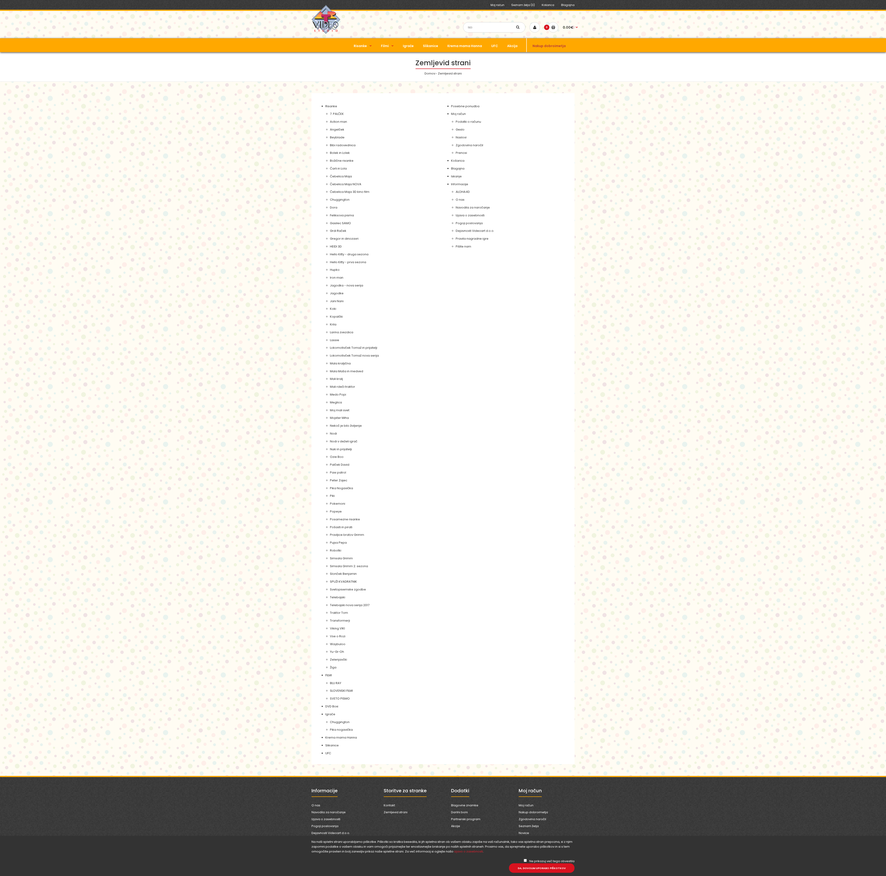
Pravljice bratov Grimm (347, 535)
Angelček (337, 129)
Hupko (335, 270)
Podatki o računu (468, 121)
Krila (333, 324)
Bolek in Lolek (340, 153)
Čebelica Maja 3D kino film (349, 192)
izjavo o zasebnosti (468, 851)
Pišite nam (463, 246)
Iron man (336, 277)
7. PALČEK (337, 114)
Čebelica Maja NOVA (345, 184)
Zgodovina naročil (469, 145)
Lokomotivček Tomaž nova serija (354, 355)
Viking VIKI (337, 628)
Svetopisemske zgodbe (348, 589)
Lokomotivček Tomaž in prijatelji (353, 348)
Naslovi (461, 137)
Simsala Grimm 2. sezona (349, 566)
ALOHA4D (463, 192)
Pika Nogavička (341, 488)
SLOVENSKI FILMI (341, 690)
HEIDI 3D (336, 246)
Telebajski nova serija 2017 (349, 605)
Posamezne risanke (345, 519)
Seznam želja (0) (523, 5)
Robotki (335, 550)
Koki (333, 309)
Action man (338, 121)
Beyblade (337, 137)
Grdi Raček (338, 231)
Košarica (548, 5)
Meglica (336, 402)
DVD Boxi (331, 706)
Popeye (336, 511)
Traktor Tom (339, 613)
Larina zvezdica (341, 332)
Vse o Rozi (337, 636)
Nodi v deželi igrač (343, 441)
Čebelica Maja (341, 176)
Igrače (330, 714)
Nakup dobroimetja (533, 812)
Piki (332, 496)
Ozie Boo (337, 457)
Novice (524, 833)
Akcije (455, 826)
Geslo (460, 129)
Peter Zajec (338, 480)
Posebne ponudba (465, 106)
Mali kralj (336, 379)
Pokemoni (337, 503)
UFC (328, 753)
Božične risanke (341, 160)
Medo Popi (338, 394)
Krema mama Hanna (341, 737)
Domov (430, 73)
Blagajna (568, 5)
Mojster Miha (339, 418)
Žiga (333, 667)
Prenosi (461, 153)
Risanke (331, 106)
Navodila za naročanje (473, 207)
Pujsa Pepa (338, 542)
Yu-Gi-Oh (337, 652)
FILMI (328, 675)
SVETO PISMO (340, 698)
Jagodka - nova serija (346, 285)
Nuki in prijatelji (341, 449)
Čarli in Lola (338, 168)
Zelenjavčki (338, 659)
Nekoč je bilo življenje (346, 425)
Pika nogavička (341, 729)
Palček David (339, 464)
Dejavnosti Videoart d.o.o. (475, 231)
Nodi (333, 433)
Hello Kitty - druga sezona (349, 254)
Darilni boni (459, 812)
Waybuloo (337, 644)
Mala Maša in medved (346, 371)
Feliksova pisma (342, 215)
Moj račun (497, 5)
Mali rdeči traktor (342, 386)
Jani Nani (337, 301)
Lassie (334, 340)
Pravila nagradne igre (472, 238)
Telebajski (337, 597)
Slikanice (332, 745)
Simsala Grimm (341, 558)
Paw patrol (338, 472)
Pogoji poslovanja (469, 223)
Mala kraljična (340, 363)
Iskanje (456, 176)
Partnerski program (465, 819)
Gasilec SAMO (340, 223)
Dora (333, 207)
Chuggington (340, 199)
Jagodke (337, 293)
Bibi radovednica (343, 145)
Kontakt (389, 805)
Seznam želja (529, 826)
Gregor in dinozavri (344, 238)
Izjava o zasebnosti (470, 215)
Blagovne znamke (464, 805)
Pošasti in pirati (341, 527)
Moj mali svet (339, 410)
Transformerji (340, 620)
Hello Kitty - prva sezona (348, 262)
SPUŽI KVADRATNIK (343, 581)
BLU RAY (335, 683)
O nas (460, 199)
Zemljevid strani (450, 73)
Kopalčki (336, 316)
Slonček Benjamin (343, 574)
